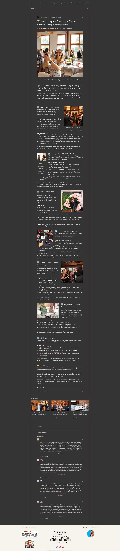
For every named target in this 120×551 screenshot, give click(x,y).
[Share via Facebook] (37, 387)
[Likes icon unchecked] (41, 456)
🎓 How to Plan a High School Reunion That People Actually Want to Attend (59, 413)
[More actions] (82, 17)
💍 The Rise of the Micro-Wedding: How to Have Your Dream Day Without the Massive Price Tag (39, 413)
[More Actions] (82, 439)
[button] (87, 8)
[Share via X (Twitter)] (40, 387)
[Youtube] (63, 547)
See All (88, 398)
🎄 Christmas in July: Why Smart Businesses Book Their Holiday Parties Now (80, 413)
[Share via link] (46, 387)
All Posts (32, 8)
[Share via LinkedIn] (43, 387)
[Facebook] (57, 547)
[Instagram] (60, 547)
